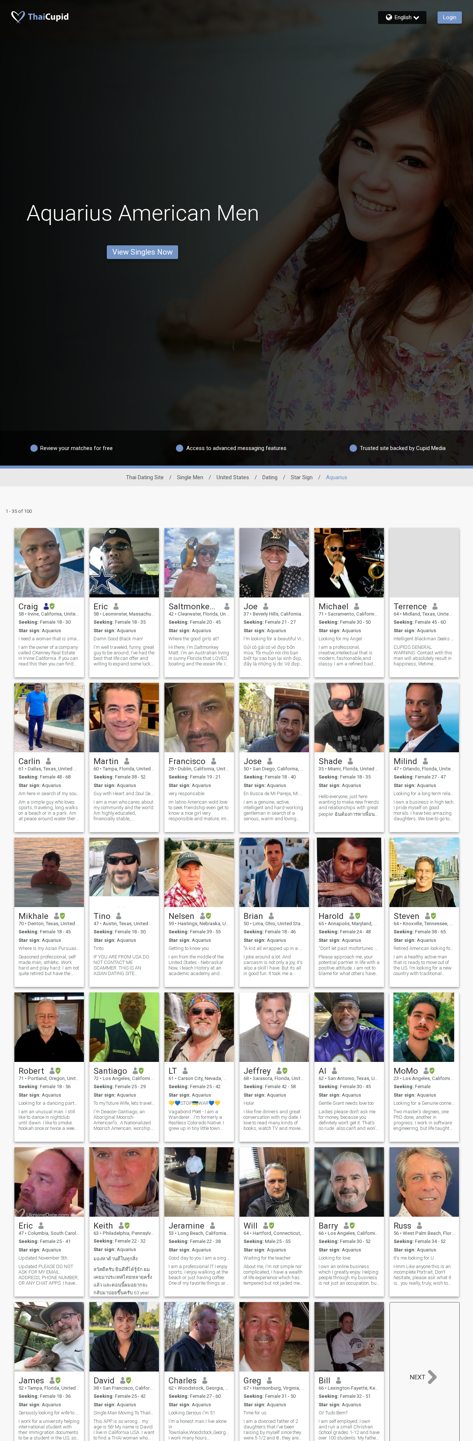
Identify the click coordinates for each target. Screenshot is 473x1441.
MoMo (406, 1071)
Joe (251, 606)
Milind (405, 761)
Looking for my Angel (340, 638)
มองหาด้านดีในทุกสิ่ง (115, 1258)
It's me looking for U (414, 1258)
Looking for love (334, 1258)
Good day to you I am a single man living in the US (199, 1258)
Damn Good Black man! (118, 638)
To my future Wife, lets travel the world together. (124, 1103)
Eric (100, 606)
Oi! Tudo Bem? (333, 1413)
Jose (253, 761)
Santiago (110, 1071)
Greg (252, 1380)
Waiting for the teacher (267, 1258)
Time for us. (256, 1413)
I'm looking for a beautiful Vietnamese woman (274, 638)
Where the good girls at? (194, 638)
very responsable (186, 793)
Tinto (98, 948)
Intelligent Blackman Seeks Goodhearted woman (424, 638)
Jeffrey (257, 1071)
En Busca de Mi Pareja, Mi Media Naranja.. (274, 793)
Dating (270, 477)
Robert (31, 1071)
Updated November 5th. (43, 1258)
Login (449, 17)
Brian (253, 916)
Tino (101, 916)
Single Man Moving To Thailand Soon (124, 1413)
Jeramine (186, 1225)
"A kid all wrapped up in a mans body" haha (274, 948)
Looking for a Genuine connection (424, 1103)
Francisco (187, 761)
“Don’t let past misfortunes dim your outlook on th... (349, 948)
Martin (106, 761)
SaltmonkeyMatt (194, 606)
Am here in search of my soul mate (49, 793)
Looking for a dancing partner (49, 1103)
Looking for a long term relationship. (424, 793)
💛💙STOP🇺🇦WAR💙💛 (194, 1103)
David (104, 1380)
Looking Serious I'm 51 (192, 1413)
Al (322, 1071)
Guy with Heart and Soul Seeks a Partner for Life (124, 793)
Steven (406, 916)
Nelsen (181, 916)
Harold (331, 916)
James (31, 1380)
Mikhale (33, 916)
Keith (103, 1225)
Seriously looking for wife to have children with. (49, 1413)
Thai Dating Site (145, 477)
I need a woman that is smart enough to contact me (49, 638)
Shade (330, 761)
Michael (333, 606)
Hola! (249, 1103)
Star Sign (302, 477)
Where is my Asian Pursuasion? (49, 948)
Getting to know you (189, 948)
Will (251, 1225)
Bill (324, 1380)
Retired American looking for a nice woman (424, 948)
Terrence (410, 606)
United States (233, 477)
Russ (402, 1225)
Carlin (29, 761)
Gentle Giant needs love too (346, 1103)
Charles (183, 1380)
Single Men (190, 477)
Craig (28, 606)
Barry (328, 1225)
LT (173, 1071)
